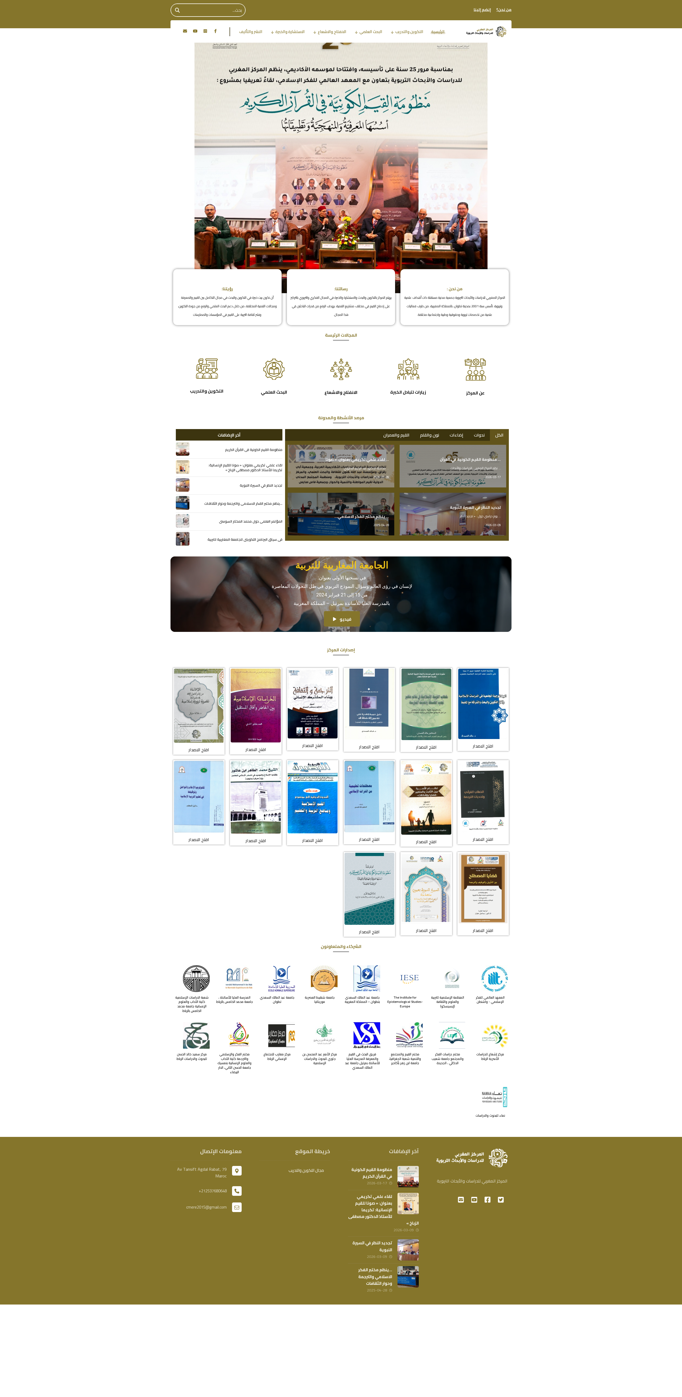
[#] (501, 1199)
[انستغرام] (205, 31)
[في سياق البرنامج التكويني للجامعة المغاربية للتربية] (182, 539)
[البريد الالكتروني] (184, 31)
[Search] (177, 10)
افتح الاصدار (483, 746)
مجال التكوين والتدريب (306, 1170)
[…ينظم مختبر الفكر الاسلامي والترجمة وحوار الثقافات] (182, 503)
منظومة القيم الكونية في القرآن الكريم (371, 1173)
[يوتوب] (195, 31)
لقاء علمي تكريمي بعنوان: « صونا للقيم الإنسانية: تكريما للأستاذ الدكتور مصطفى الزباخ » (383, 1210)
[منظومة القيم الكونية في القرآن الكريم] (182, 449)
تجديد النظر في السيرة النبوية (372, 1246)
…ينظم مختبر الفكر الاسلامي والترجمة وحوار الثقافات (375, 1276)
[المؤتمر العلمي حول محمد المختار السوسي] (182, 521)
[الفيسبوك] (215, 31)
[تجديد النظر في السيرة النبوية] (182, 485)
